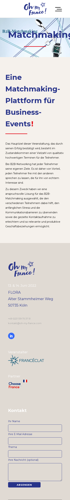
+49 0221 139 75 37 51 (19, 318)
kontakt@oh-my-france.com (24, 323)
